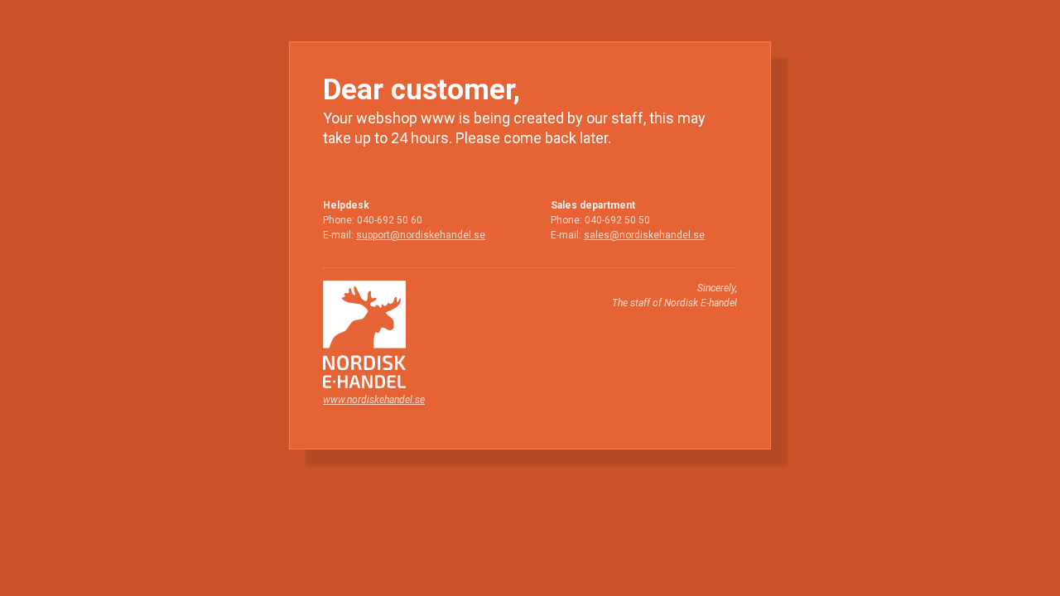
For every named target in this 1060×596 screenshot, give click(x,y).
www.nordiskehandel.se (374, 400)
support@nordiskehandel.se (420, 235)
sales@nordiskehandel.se (644, 235)
